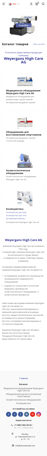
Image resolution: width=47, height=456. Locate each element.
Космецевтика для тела (16, 215)
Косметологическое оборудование (23, 399)
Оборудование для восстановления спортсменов (23, 395)
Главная (23, 378)
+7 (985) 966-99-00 (23, 425)
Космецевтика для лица (16, 212)
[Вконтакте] (26, 414)
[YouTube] (32, 414)
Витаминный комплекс (15, 218)
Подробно (23, 25)
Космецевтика (23, 403)
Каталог (23, 384)
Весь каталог (39, 44)
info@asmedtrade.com (25, 445)
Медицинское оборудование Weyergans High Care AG (23, 389)
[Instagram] (38, 414)
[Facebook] (8, 414)
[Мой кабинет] (31, 4)
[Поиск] (43, 4)
